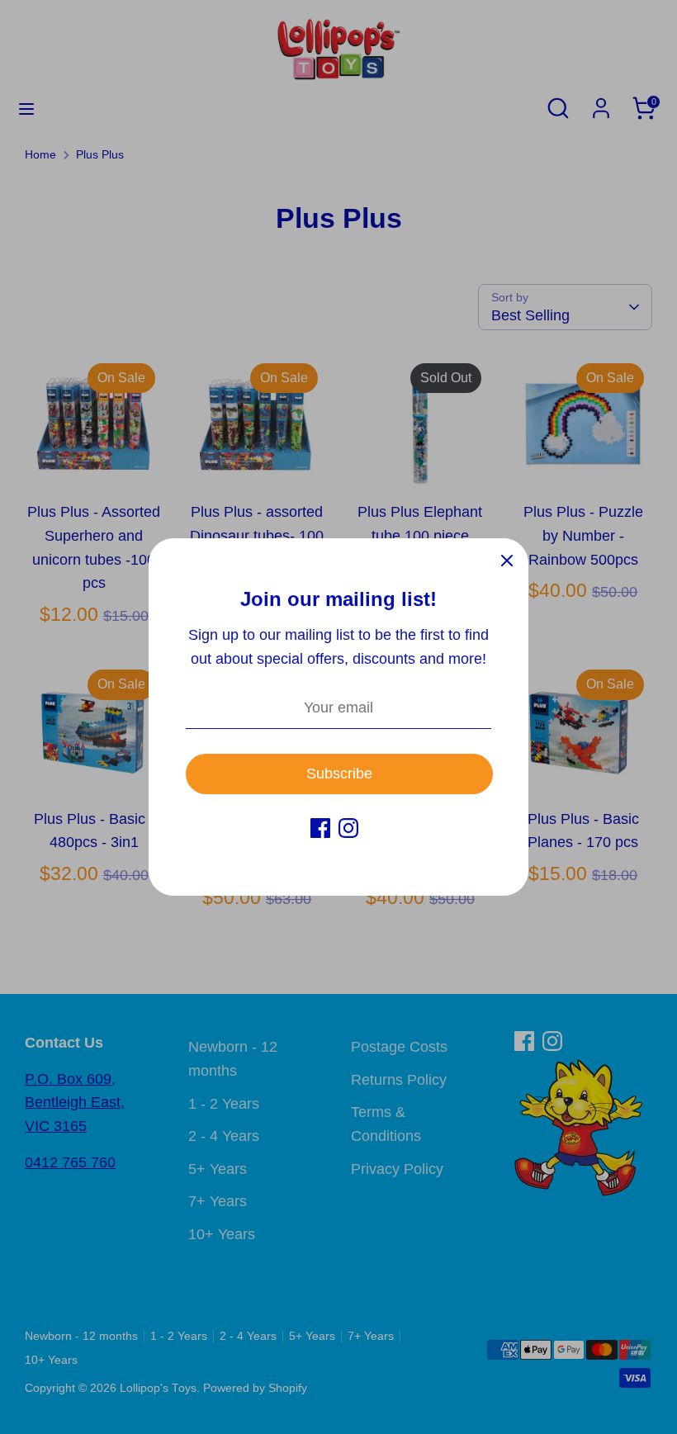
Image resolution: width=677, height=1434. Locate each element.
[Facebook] (320, 828)
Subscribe (339, 773)
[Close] (507, 560)
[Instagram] (348, 828)
